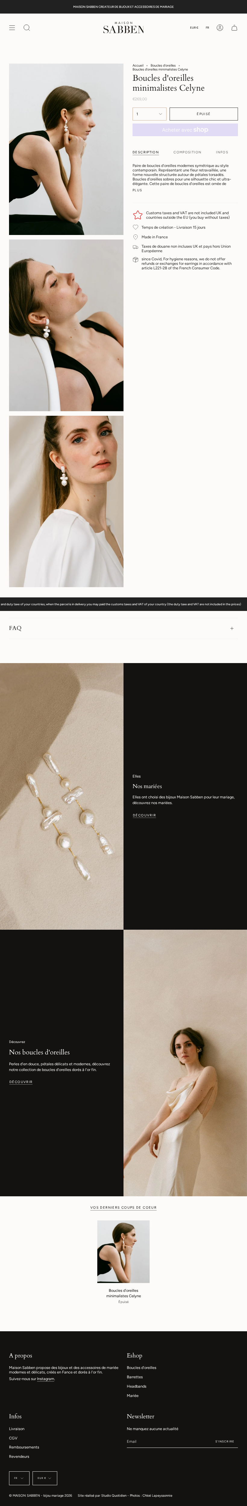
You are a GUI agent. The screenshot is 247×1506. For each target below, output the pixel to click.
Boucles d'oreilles (163, 65)
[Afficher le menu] (12, 28)
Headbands (136, 1386)
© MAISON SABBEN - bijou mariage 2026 (40, 1496)
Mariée (133, 1395)
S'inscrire (224, 1441)
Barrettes (135, 1377)
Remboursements (24, 1447)
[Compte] (220, 28)
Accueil (138, 65)
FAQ (15, 628)
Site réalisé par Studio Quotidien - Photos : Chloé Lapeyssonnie (125, 1496)
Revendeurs (19, 1456)
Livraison (16, 1428)
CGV (13, 1438)
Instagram (45, 1378)
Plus (137, 190)
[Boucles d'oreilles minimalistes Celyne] (123, 1251)
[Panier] (234, 28)
